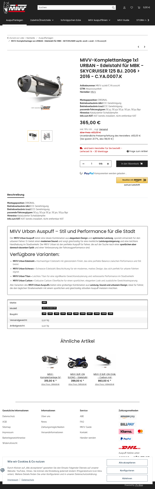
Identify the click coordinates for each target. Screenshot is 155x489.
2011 (44, 313)
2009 (104, 313)
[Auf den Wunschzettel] (68, 63)
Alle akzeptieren (127, 462)
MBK (44, 302)
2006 (83, 313)
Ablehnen (127, 478)
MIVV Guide (123, 20)
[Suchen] (113, 7)
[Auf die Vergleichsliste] (61, 63)
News (44, 422)
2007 (89, 313)
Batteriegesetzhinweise (13, 438)
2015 (69, 313)
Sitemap (6, 427)
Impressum (12, 479)
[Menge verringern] (83, 164)
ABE (82, 416)
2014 (63, 313)
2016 (76, 313)
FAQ (82, 422)
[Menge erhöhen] (108, 164)
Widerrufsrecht (9, 443)
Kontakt (83, 432)
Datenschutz (27, 479)
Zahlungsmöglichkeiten (52, 427)
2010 (110, 313)
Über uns (45, 416)
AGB (4, 422)
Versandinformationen (52, 432)
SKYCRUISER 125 (49, 308)
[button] (124, 7)
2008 (97, 313)
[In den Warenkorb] (9, 55)
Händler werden (88, 438)
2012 (50, 313)
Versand (103, 129)
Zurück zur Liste (16, 38)
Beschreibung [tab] (15, 194)
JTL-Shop (139, 485)
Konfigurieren (127, 470)
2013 (56, 313)
